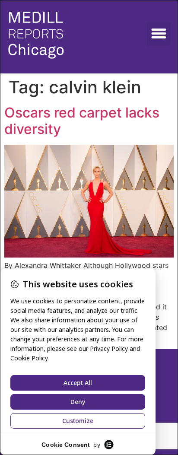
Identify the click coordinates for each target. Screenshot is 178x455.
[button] (159, 34)
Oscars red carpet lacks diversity (81, 120)
